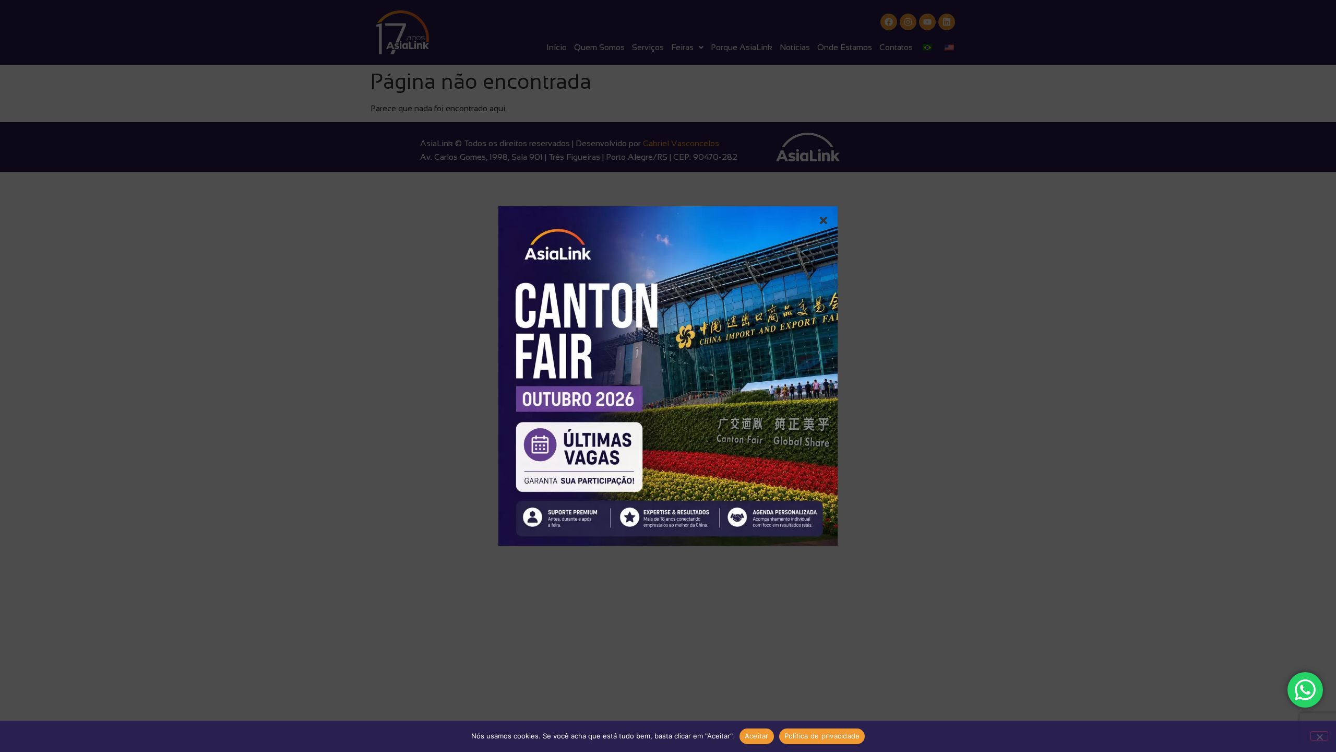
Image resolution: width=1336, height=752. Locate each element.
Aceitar (757, 736)
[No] (1319, 736)
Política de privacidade (822, 736)
